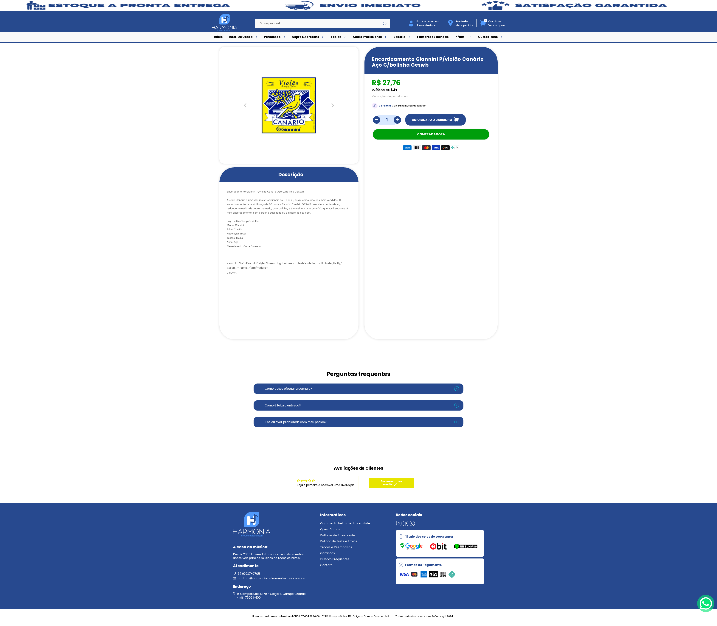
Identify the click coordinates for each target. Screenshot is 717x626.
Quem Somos (330, 529)
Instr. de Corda (241, 37)
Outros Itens (488, 37)
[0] (482, 26)
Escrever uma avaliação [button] (391, 482)
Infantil (460, 37)
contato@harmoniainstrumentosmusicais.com (272, 578)
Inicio (218, 37)
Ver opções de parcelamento (391, 96)
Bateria (399, 37)
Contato (326, 565)
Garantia (384, 105)
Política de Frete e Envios (338, 541)
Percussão (272, 37)
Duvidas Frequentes (334, 559)
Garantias (327, 553)
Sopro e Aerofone (305, 37)
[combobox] (319, 23)
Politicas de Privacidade (337, 535)
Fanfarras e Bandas (432, 37)
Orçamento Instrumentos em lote (345, 523)
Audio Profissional (367, 37)
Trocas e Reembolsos (336, 547)
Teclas (336, 37)
